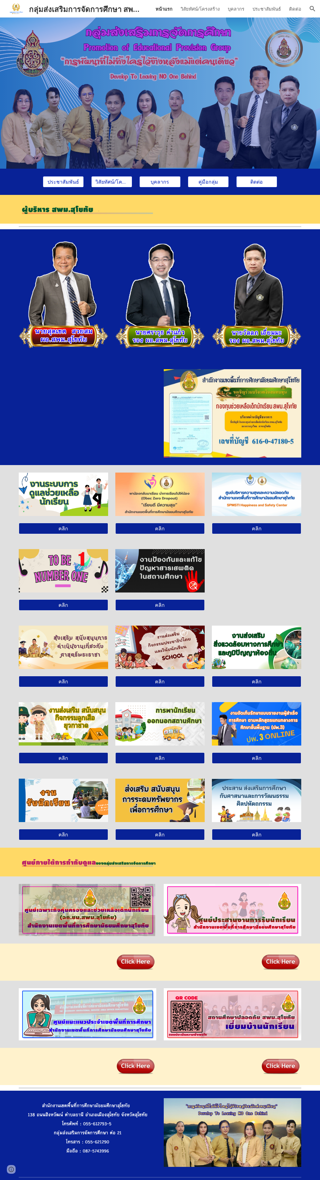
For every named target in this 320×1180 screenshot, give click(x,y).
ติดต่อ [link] (295, 9)
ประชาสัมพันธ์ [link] (266, 9)
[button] (312, 8)
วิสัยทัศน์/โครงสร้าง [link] (200, 9)
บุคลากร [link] (236, 9)
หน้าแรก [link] (164, 9)
